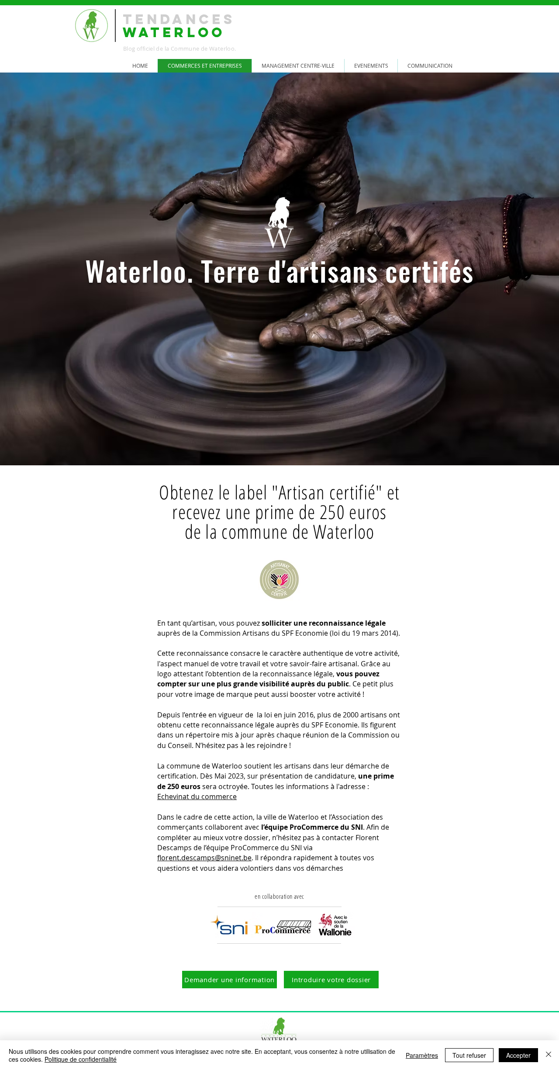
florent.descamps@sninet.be (204, 857)
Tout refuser (469, 1055)
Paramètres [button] (422, 1055)
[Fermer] (548, 1055)
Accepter (518, 1055)
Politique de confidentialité (81, 1059)
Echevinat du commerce (197, 796)
